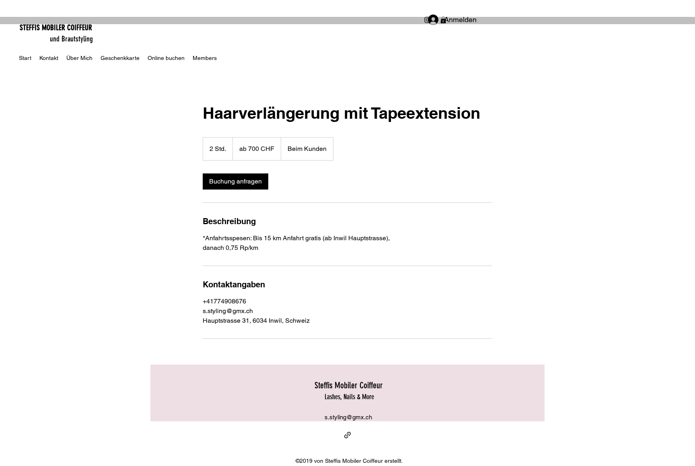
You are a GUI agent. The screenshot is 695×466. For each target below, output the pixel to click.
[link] (235, 181)
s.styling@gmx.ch (348, 417)
